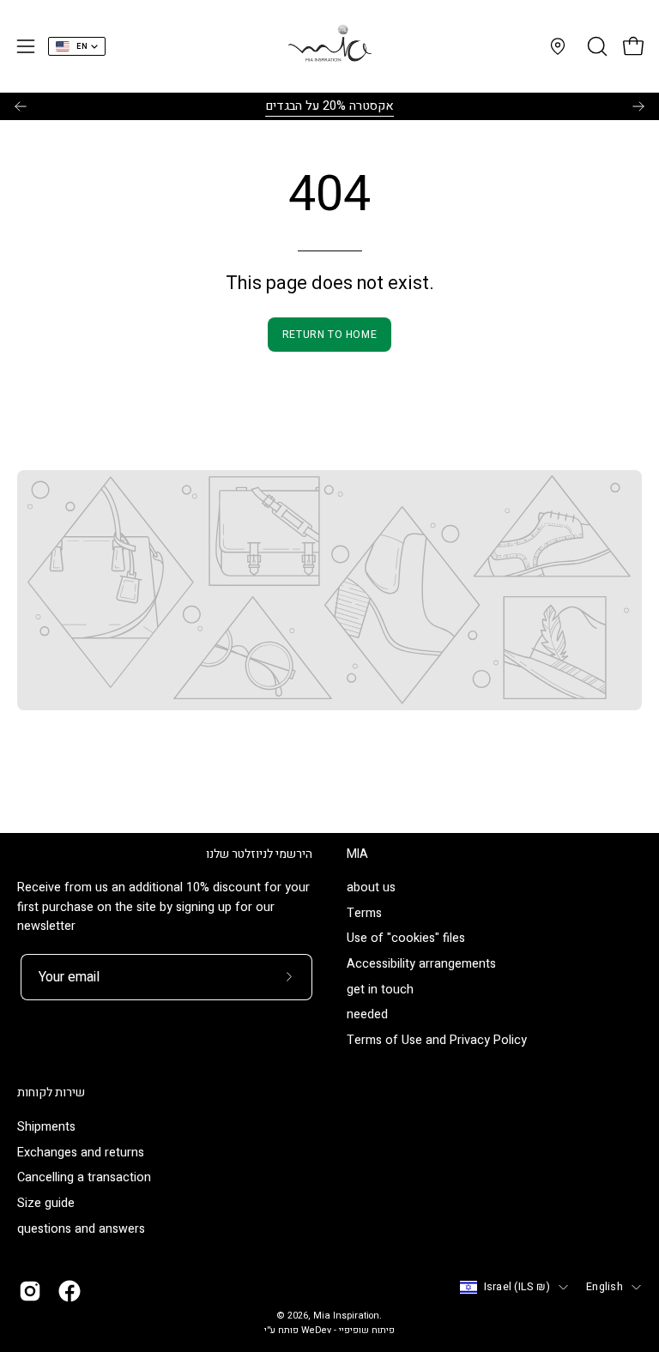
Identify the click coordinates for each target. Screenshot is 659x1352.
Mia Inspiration (346, 1316)
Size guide (46, 1203)
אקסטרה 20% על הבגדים (329, 106)
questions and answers (81, 1228)
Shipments (46, 1127)
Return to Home (329, 334)
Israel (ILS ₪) (517, 1287)
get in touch (380, 990)
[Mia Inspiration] (329, 46)
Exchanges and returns (80, 1152)
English (604, 1287)
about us (371, 887)
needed (367, 1015)
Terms (364, 913)
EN (82, 46)
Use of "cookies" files (406, 939)
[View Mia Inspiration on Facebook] (69, 1291)
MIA (357, 854)
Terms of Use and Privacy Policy (437, 1041)
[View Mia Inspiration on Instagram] (30, 1291)
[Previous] (20, 106)
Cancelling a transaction (84, 1177)
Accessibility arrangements (421, 965)
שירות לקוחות (51, 1093)
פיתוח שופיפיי (367, 1330)
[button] (595, 46)
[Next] (638, 106)
